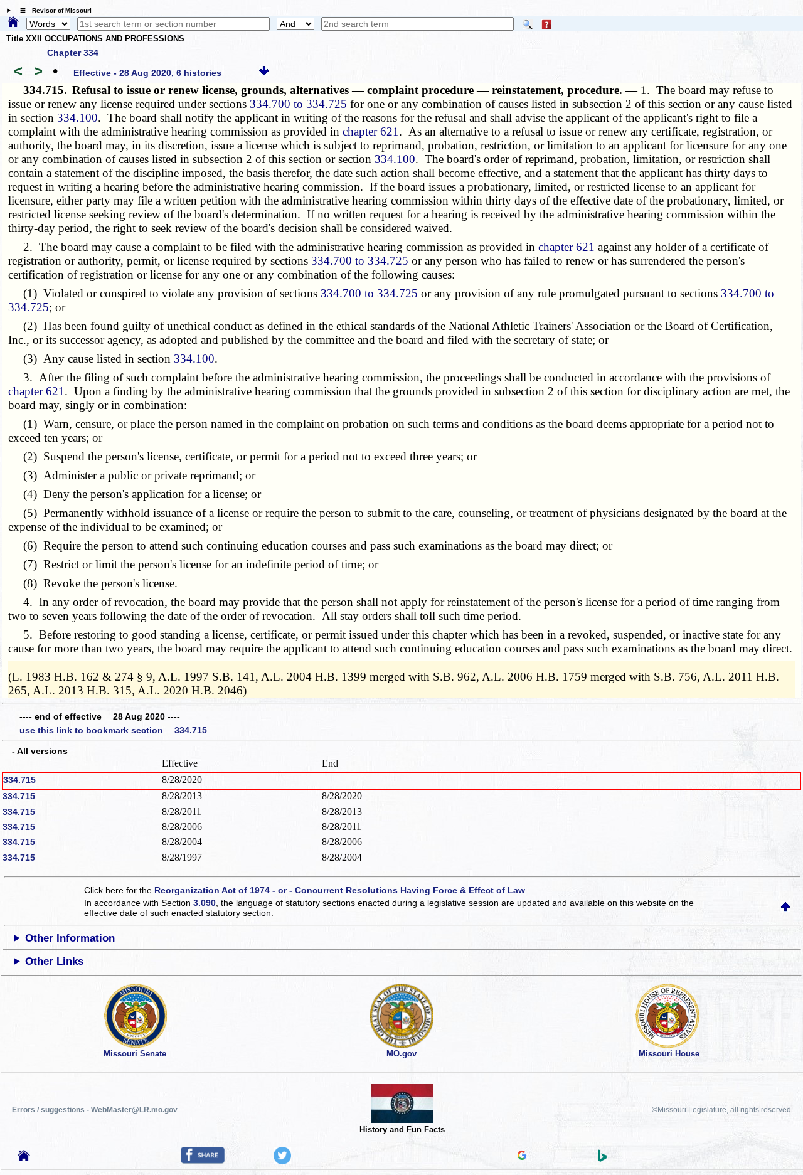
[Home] (13, 22)
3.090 (204, 903)
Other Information (70, 938)
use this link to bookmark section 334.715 (113, 730)
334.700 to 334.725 (298, 103)
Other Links (54, 961)
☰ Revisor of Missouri (53, 10)
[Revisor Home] (24, 1158)
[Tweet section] (282, 1161)
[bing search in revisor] (602, 1159)
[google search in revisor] (522, 1157)
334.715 (19, 780)
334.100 (77, 117)
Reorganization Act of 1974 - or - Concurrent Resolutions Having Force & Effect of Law (339, 890)
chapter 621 (371, 131)
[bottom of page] (264, 73)
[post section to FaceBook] (203, 1161)
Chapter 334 (72, 53)
